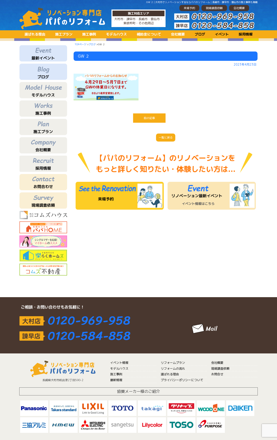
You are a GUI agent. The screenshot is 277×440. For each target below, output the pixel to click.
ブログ (200, 34)
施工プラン (63, 34)
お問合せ (217, 374)
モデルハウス (116, 34)
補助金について (149, 34)
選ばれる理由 (34, 34)
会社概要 (239, 8)
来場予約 (189, 8)
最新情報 (116, 380)
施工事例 (89, 34)
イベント (222, 34)
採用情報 (246, 34)
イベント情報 (119, 363)
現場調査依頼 (214, 8)
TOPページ (80, 44)
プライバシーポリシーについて (182, 380)
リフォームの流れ (173, 368)
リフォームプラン (173, 363)
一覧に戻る (166, 137)
